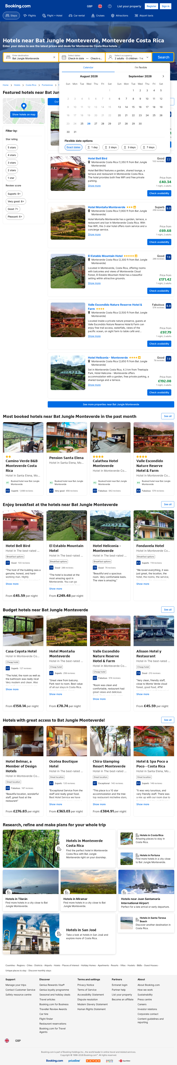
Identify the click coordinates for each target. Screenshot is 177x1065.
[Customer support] (110, 6)
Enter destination (20, 55)
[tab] (88, 67)
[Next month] (163, 76)
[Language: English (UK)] (100, 6)
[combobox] (31, 58)
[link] (24, 147)
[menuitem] (11, 15)
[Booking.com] (18, 6)
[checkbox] (109, 90)
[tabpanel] (114, 112)
